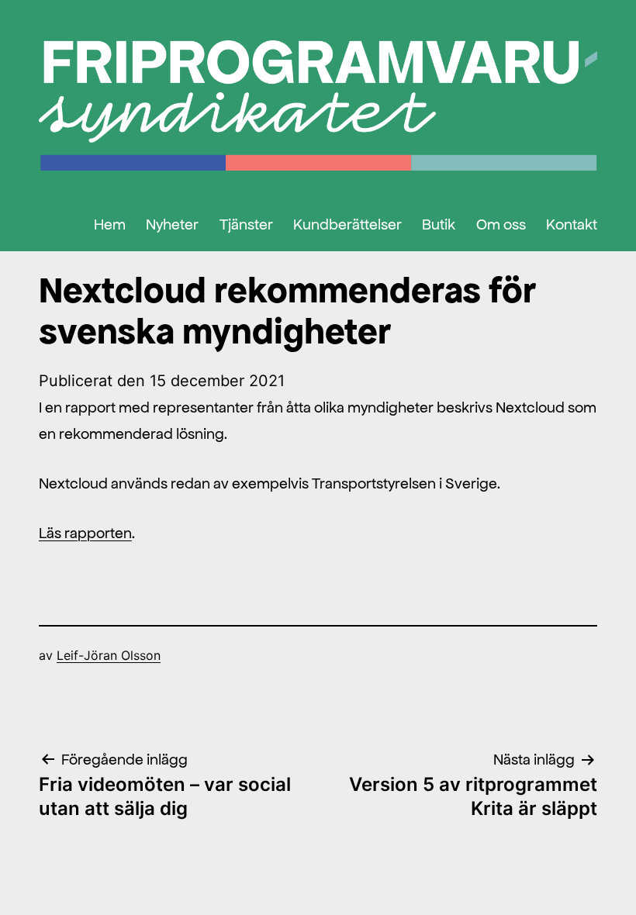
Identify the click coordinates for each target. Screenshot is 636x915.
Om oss (501, 224)
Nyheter (172, 224)
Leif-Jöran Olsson (109, 655)
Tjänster (246, 224)
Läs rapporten (85, 532)
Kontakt (571, 224)
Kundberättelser (347, 224)
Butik (438, 224)
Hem (110, 224)
